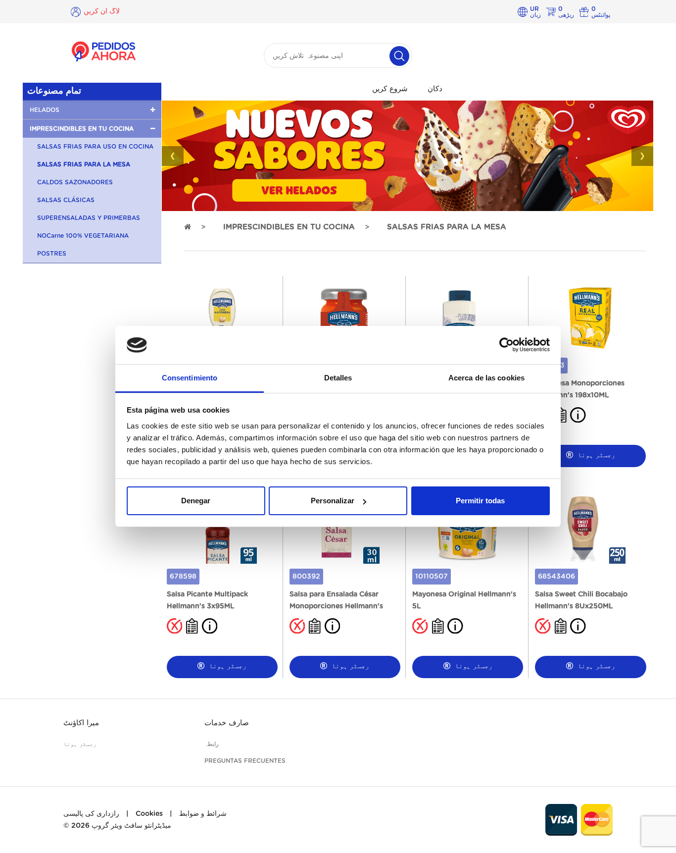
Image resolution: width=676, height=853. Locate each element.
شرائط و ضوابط (203, 813)
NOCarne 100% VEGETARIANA (83, 236)
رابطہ (211, 744)
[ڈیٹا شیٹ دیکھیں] (192, 626)
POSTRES (51, 254)
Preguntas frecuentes (245, 761)
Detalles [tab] (338, 377)
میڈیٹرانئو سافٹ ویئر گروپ (131, 825)
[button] (92, 110)
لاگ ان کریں (102, 11)
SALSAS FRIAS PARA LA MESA (83, 164)
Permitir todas (480, 500)
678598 (183, 576)
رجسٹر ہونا (595, 455)
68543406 (556, 576)
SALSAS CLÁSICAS (66, 200)
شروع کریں (390, 89)
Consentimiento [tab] (189, 377)
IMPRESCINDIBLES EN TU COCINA (289, 227)
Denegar (195, 500)
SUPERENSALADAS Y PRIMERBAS (88, 218)
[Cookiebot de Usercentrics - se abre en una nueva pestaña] (506, 345)
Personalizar (332, 500)
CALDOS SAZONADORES (75, 182)
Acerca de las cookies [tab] (486, 377)
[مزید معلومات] (578, 415)
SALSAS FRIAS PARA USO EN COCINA (95, 147)
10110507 (431, 576)
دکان (435, 89)
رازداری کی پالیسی (91, 813)
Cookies (149, 813)
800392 (306, 576)
